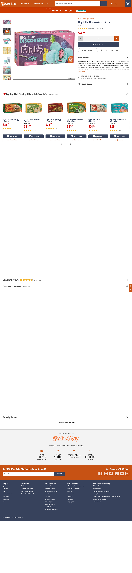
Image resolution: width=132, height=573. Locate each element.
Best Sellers (6, 496)
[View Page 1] (64, 144)
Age (4, 486)
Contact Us (48, 486)
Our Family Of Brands (73, 488)
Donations (70, 494)
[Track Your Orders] (111, 3)
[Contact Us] (116, 3)
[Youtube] (122, 473)
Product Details (84, 58)
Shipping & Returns (85, 84)
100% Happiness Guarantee (75, 486)
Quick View (13, 140)
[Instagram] (127, 473)
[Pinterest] (111, 473)
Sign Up (59, 474)
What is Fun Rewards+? (51, 509)
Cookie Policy (97, 502)
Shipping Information (51, 491)
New (4, 491)
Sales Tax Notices (50, 499)
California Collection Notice (101, 491)
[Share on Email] (112, 50)
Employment (71, 502)
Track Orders (48, 494)
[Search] (103, 3)
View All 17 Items (53, 94)
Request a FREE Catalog (28, 494)
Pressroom (70, 499)
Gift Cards (24, 486)
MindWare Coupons (27, 491)
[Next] (71, 144)
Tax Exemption (49, 502)
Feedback (130, 288)
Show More (81, 71)
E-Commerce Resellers (99, 499)
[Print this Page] (117, 50)
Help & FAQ (48, 496)
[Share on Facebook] (101, 50)
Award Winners (7, 494)
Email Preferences (50, 507)
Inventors (70, 496)
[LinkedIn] (106, 473)
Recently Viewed (10, 417)
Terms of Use (97, 488)
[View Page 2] (66, 144)
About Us (70, 491)
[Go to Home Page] (79, 19)
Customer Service (50, 488)
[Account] (122, 3)
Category (5, 488)
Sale (4, 502)
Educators (6, 499)
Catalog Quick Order (27, 488)
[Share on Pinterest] (107, 50)
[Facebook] (100, 473)
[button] (44, 49)
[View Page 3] (68, 144)
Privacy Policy (97, 486)
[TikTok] (117, 473)
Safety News (96, 494)
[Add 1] (116, 38)
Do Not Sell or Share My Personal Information (106, 496)
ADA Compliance (50, 504)
